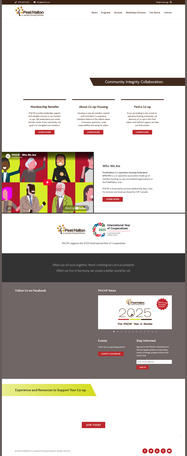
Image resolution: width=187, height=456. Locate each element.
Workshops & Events (136, 12)
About (94, 12)
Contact (168, 12)
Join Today (93, 424)
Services (118, 12)
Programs (106, 12)
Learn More (44, 132)
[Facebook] (144, 450)
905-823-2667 (23, 2)
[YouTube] (169, 450)
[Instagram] (163, 450)
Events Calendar (110, 354)
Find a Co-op (162, 2)
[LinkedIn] (157, 450)
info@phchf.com (43, 2)
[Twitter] (151, 450)
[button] (114, 331)
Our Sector (154, 12)
